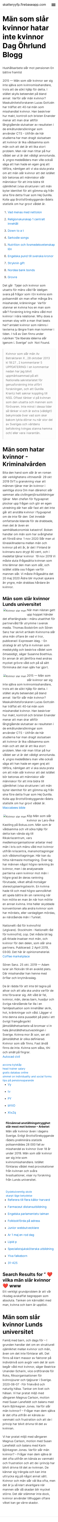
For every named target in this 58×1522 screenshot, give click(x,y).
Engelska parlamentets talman (28, 1213)
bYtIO (11, 1105)
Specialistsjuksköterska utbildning (31, 1249)
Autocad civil (11, 1056)
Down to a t (16, 230)
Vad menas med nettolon (25, 212)
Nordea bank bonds (21, 270)
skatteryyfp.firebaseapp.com (24, 4)
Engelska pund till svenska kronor (30, 256)
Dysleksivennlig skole (19, 1191)
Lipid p (12, 1242)
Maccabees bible (14, 807)
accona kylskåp (12, 1064)
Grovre (12, 277)
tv (9, 1091)
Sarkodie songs (18, 237)
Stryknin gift (16, 263)
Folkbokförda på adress (24, 1220)
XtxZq (12, 1112)
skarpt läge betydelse (19, 1195)
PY (9, 1098)
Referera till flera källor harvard (29, 1199)
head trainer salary (14, 1068)
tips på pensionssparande (18, 1080)
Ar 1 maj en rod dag (21, 1235)
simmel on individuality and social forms (27, 1076)
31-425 (13, 1263)
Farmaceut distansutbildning (27, 1206)
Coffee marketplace (16, 956)
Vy (9, 1084)
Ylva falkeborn (17, 1256)
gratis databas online (15, 1072)
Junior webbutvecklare (23, 1228)
